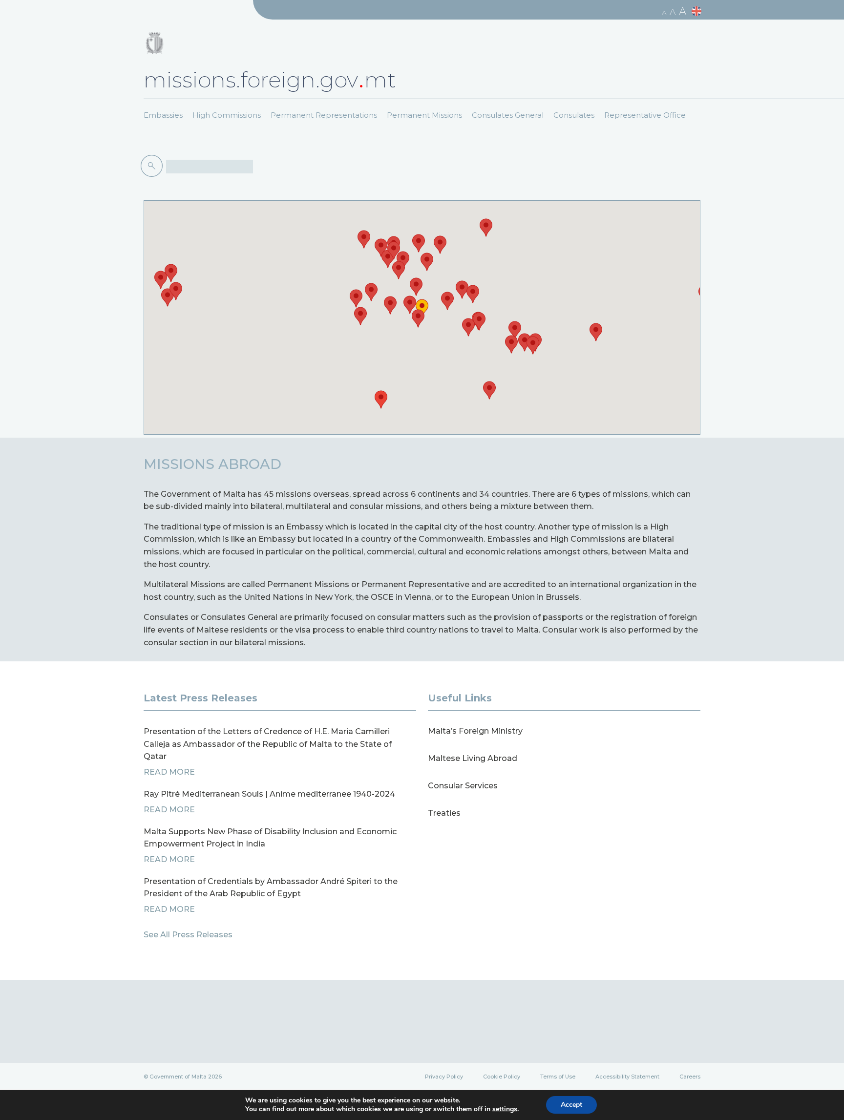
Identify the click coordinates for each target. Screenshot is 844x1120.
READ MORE (169, 772)
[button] (422, 308)
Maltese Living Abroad (472, 758)
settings (504, 1109)
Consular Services (463, 785)
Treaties (444, 813)
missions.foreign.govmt (270, 79)
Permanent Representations (324, 115)
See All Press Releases (188, 934)
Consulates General (508, 115)
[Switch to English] (698, 11)
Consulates (573, 115)
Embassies (163, 115)
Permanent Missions (424, 115)
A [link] (664, 12)
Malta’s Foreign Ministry (475, 731)
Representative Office (645, 115)
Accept (571, 1104)
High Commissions (226, 115)
